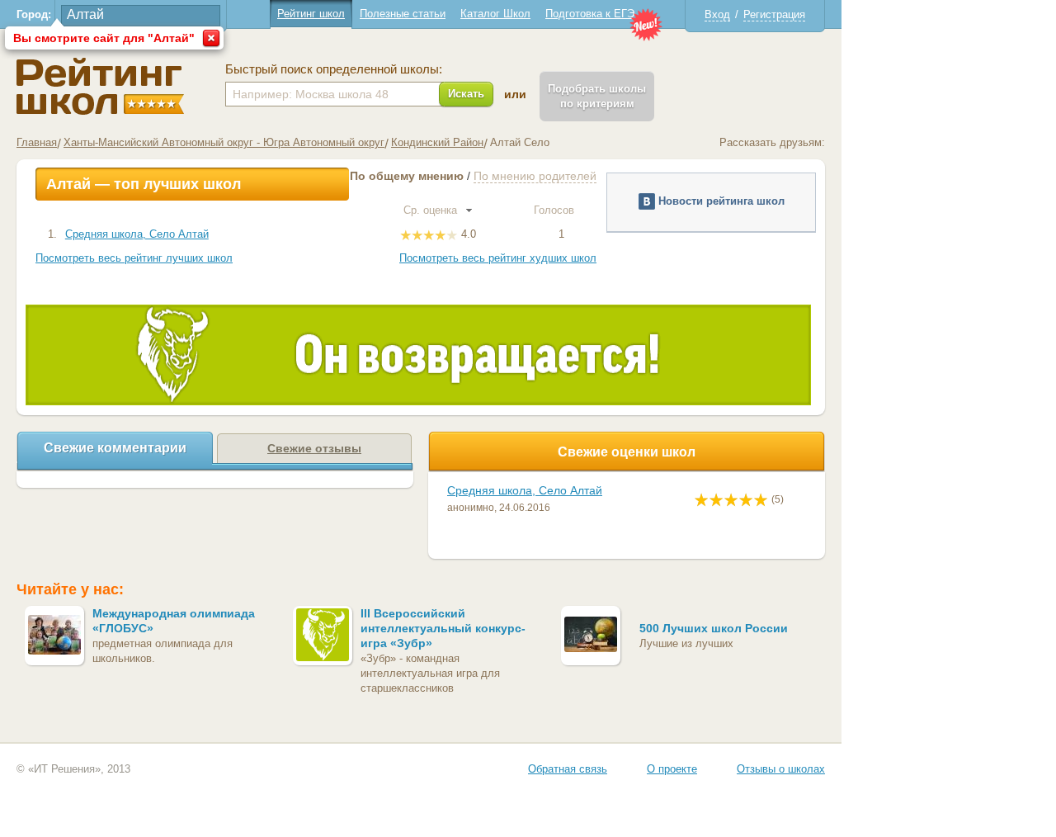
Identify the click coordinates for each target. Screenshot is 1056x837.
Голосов (556, 210)
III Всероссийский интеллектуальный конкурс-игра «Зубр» (443, 628)
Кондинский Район (437, 142)
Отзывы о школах (781, 769)
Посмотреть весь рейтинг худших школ (497, 258)
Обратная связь (567, 769)
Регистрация (774, 14)
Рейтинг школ (311, 13)
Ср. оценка (431, 210)
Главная (36, 142)
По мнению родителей (535, 175)
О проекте (672, 769)
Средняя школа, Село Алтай (137, 234)
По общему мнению (407, 175)
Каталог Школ (495, 13)
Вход (717, 14)
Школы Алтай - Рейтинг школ (100, 86)
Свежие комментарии (115, 448)
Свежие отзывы (314, 448)
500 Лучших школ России (713, 628)
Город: (33, 14)
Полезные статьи (403, 13)
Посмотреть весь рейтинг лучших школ (134, 258)
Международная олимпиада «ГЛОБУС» (173, 621)
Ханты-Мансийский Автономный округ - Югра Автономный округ (224, 142)
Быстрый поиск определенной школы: (333, 69)
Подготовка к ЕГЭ (589, 13)
